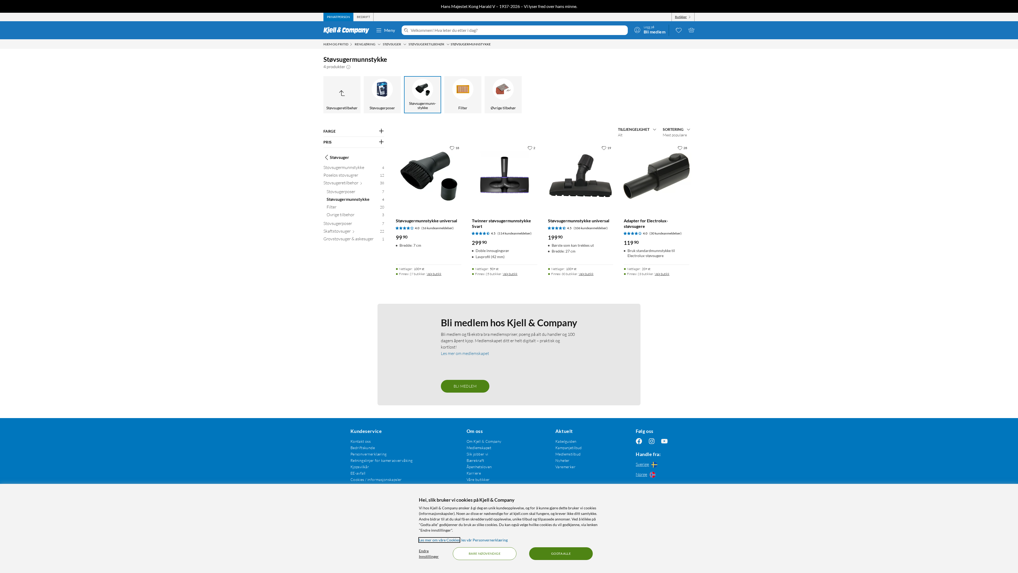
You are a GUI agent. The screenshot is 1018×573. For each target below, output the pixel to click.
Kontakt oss (360, 441)
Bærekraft (475, 460)
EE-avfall (358, 473)
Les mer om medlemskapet (465, 353)
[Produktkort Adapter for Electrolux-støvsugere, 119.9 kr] (656, 176)
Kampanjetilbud (568, 447)
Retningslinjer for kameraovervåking (381, 460)
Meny (389, 30)
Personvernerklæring (368, 454)
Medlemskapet (479, 447)
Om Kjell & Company (484, 441)
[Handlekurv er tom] (691, 30)
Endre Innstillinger (429, 554)
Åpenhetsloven (479, 467)
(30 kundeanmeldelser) (666, 233)
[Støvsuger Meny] (404, 44)
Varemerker (565, 467)
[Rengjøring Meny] (379, 44)
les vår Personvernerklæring (484, 540)
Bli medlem (465, 386)
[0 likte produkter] (678, 30)
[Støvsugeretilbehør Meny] (448, 44)
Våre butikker (478, 479)
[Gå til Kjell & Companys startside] (347, 30)
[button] (348, 66)
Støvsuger (339, 157)
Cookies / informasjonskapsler (376, 479)
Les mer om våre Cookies (439, 540)
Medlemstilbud (568, 454)
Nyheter (562, 460)
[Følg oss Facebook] (639, 441)
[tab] (338, 17)
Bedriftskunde (362, 447)
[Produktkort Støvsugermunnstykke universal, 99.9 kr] (428, 176)
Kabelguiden (566, 441)
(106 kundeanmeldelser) (591, 228)
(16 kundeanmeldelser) (438, 228)
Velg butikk (434, 274)
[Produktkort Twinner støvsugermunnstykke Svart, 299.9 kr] (504, 176)
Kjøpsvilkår (359, 467)
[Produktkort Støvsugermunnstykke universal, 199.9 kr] (581, 176)
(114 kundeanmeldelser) (515, 233)
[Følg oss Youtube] (664, 441)
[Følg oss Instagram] (651, 441)
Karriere (474, 473)
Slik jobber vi (477, 454)
